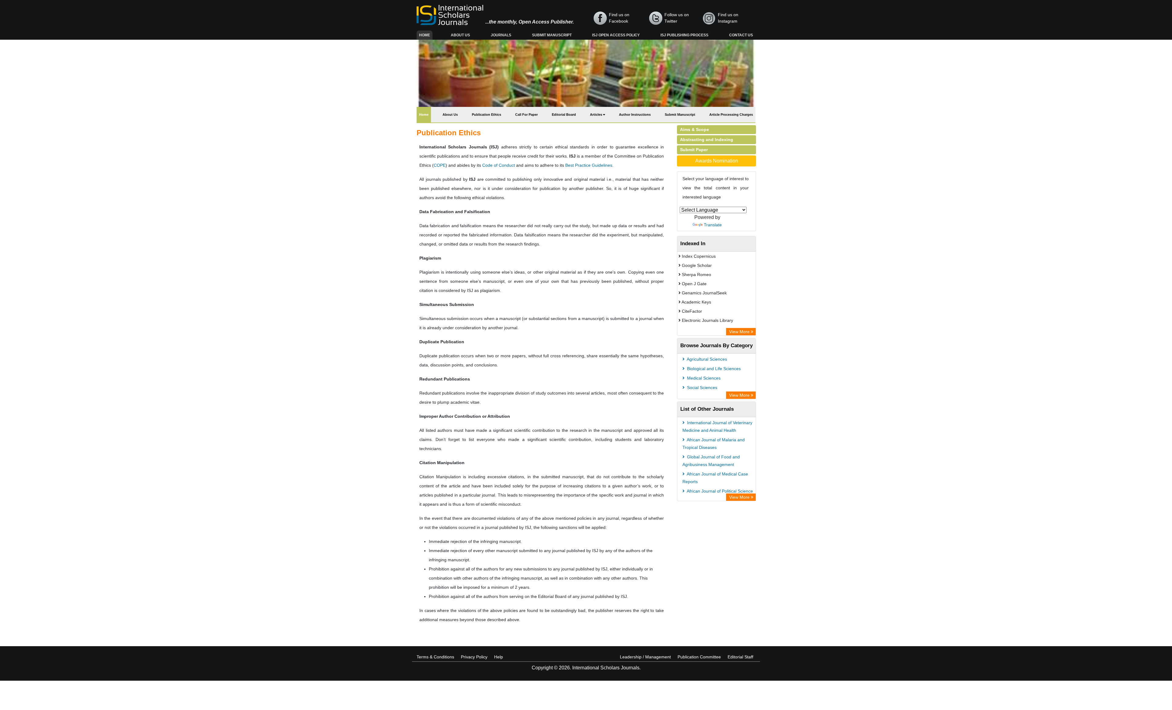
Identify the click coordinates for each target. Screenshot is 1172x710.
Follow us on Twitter (676, 18)
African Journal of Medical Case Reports (715, 478)
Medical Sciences (703, 378)
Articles (596, 114)
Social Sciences (701, 387)
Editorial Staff (740, 656)
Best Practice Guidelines (588, 165)
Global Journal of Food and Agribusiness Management (711, 460)
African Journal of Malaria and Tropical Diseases (713, 443)
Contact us (741, 35)
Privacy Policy (474, 656)
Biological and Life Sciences (713, 368)
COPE (440, 165)
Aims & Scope (694, 129)
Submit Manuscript (552, 35)
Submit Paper (694, 149)
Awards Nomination (716, 160)
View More (740, 331)
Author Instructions (635, 114)
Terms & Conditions (435, 656)
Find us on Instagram (728, 18)
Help (498, 656)
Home (425, 35)
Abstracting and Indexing (706, 139)
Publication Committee (699, 656)
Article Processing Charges (731, 114)
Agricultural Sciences (706, 359)
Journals (501, 35)
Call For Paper (526, 114)
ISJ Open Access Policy (616, 35)
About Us (460, 35)
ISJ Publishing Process (684, 35)
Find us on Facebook (619, 18)
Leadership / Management (645, 656)
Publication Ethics (486, 114)
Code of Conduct (498, 165)
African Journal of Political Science (719, 491)
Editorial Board (564, 114)
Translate (713, 224)
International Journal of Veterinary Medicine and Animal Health (717, 426)
